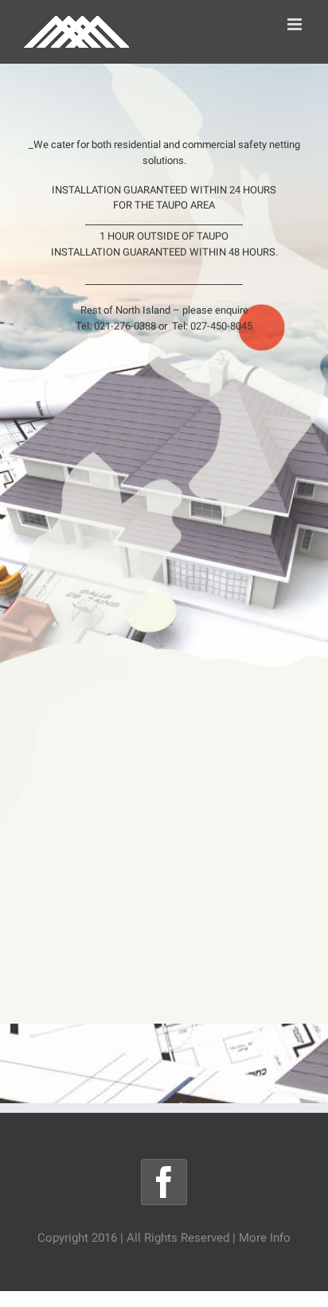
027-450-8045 (221, 326)
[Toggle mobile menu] (295, 24)
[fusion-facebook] (164, 1182)
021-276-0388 (125, 326)
